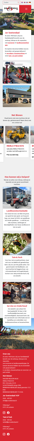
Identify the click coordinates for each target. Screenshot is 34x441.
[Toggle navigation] (26, 9)
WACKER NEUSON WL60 (10, 378)
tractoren (11, 43)
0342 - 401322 (7, 398)
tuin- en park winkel (16, 56)
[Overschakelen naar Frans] (27, 2)
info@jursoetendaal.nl (10, 400)
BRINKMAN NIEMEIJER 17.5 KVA (13, 392)
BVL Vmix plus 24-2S (9, 383)
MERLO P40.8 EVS (8, 381)
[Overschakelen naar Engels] (24, 2)
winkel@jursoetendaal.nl (10, 422)
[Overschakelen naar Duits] (30, 2)
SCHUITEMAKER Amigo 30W (12, 385)
